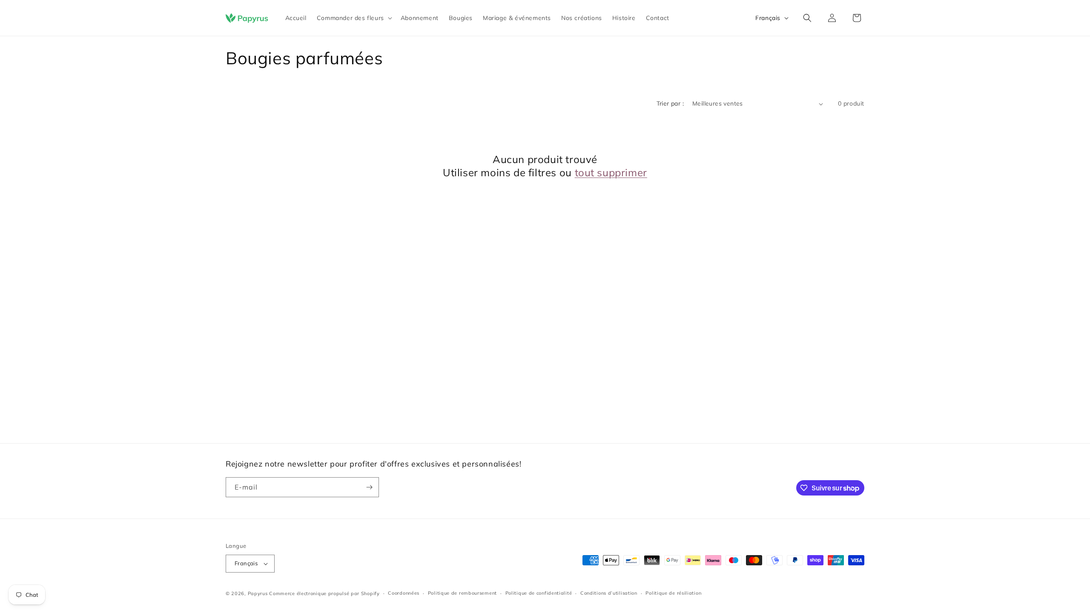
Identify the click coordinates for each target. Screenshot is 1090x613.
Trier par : (670, 103)
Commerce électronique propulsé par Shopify (324, 593)
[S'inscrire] (369, 487)
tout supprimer (611, 172)
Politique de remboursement (462, 593)
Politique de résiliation (673, 593)
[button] (354, 18)
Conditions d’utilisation (608, 593)
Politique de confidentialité (538, 593)
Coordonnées (403, 593)
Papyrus (258, 593)
